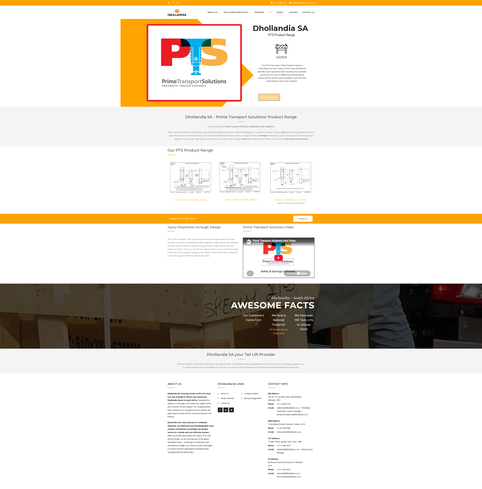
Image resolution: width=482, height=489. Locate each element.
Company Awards (251, 393)
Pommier (259, 12)
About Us (212, 12)
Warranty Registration (253, 398)
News (280, 12)
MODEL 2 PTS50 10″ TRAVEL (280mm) (241, 199)
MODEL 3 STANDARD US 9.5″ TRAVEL (291, 200)
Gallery (293, 12)
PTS (270, 12)
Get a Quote (269, 97)
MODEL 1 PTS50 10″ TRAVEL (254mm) (191, 200)
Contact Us (308, 12)
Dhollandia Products (236, 12)
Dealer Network (227, 398)
